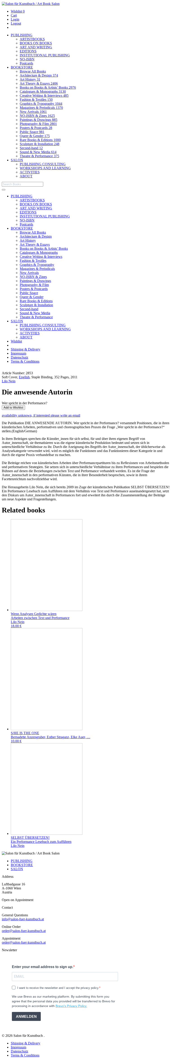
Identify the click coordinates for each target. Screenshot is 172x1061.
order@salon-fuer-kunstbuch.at (24, 931)
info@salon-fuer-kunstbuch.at (23, 919)
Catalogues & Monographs (43, 91)
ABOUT (26, 176)
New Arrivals (33, 112)
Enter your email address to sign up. (42, 967)
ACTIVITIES (30, 172)
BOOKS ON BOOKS (36, 43)
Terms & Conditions (25, 361)
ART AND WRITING (36, 47)
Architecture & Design (39, 75)
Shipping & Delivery (25, 349)
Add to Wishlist (13, 407)
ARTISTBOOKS (32, 39)
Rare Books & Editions (40, 140)
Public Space (32, 132)
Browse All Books (33, 71)
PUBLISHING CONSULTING (43, 164)
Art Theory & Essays (39, 83)
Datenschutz (19, 357)
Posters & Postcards (36, 128)
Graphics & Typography (41, 103)
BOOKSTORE (22, 67)
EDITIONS (28, 51)
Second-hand (31, 148)
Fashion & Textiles (36, 99)
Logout (16, 23)
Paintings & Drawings (38, 120)
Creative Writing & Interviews (44, 95)
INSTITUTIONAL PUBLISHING (45, 55)
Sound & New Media (38, 152)
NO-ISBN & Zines (37, 116)
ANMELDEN (26, 1016)
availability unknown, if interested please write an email (41, 415)
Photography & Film (38, 124)
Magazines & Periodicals (41, 108)
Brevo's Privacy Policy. (71, 1006)
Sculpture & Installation (39, 144)
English (24, 377)
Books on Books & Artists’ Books (48, 87)
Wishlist (18, 11)
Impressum (18, 353)
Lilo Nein (8, 381)
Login (15, 19)
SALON (17, 160)
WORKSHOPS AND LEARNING (45, 168)
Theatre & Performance (39, 156)
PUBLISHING (21, 35)
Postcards (26, 63)
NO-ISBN (27, 59)
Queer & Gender (35, 136)
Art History (30, 79)
